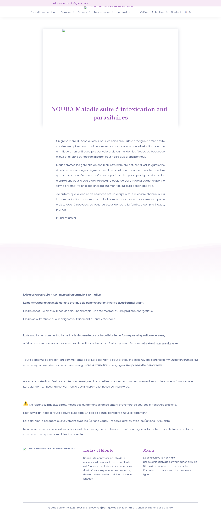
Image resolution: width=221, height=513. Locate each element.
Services (66, 12)
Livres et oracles (126, 12)
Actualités (158, 12)
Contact (176, 12)
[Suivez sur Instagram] (162, 3)
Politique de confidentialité (118, 507)
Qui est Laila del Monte (43, 12)
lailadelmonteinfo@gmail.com (70, 3)
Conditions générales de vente (154, 507)
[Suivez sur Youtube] (169, 3)
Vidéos (144, 12)
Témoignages (102, 12)
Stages (82, 12)
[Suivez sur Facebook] (156, 3)
